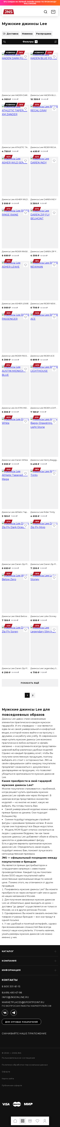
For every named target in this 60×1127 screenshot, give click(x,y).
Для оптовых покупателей (21, 1022)
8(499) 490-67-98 (12, 992)
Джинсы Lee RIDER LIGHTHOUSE (44, 408)
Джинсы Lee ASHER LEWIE (15, 303)
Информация (11, 970)
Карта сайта (8, 1078)
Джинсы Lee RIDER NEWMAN (44, 303)
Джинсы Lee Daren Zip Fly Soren (16, 668)
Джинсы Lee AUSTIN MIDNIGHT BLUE (16, 408)
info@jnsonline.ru (15, 997)
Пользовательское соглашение (18, 1058)
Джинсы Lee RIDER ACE (42, 356)
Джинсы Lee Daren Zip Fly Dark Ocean (16, 564)
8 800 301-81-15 (11, 986)
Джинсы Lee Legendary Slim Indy (44, 668)
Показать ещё (30, 683)
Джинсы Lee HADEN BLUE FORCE (44, 95)
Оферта (6, 1071)
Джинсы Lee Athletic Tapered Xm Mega (16, 512)
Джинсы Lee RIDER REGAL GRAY (44, 147)
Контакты (10, 980)
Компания (9, 960)
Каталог (8, 951)
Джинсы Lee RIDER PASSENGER (16, 356)
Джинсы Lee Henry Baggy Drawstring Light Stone (44, 460)
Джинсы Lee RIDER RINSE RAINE (16, 251)
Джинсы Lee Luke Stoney (43, 616)
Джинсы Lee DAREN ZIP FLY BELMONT (44, 251)
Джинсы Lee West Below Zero (16, 616)
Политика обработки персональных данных (25, 1065)
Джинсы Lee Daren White (15, 460)
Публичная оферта (12, 1085)
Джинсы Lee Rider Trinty (42, 512)
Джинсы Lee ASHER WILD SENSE (16, 199)
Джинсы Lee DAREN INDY (43, 199)
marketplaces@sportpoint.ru (23, 1002)
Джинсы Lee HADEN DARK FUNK (16, 95)
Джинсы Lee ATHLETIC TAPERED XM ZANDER (16, 147)
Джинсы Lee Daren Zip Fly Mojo (44, 564)
